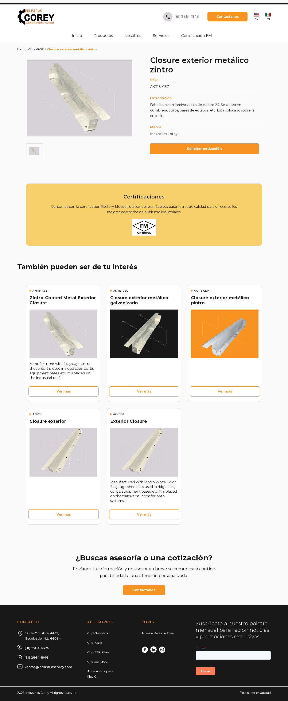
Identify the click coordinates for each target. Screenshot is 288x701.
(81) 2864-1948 (187, 17)
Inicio (77, 35)
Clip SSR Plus (98, 652)
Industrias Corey (164, 134)
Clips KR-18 (35, 49)
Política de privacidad (255, 693)
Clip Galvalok (98, 633)
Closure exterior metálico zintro (72, 49)
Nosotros (133, 35)
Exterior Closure (128, 421)
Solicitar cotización (204, 149)
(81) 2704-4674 (37, 648)
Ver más (64, 391)
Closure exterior (48, 421)
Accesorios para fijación (100, 673)
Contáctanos (227, 17)
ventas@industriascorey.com (48, 667)
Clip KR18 (94, 643)
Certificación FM (196, 35)
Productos (103, 35)
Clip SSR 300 (97, 662)
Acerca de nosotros (157, 633)
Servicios (161, 35)
